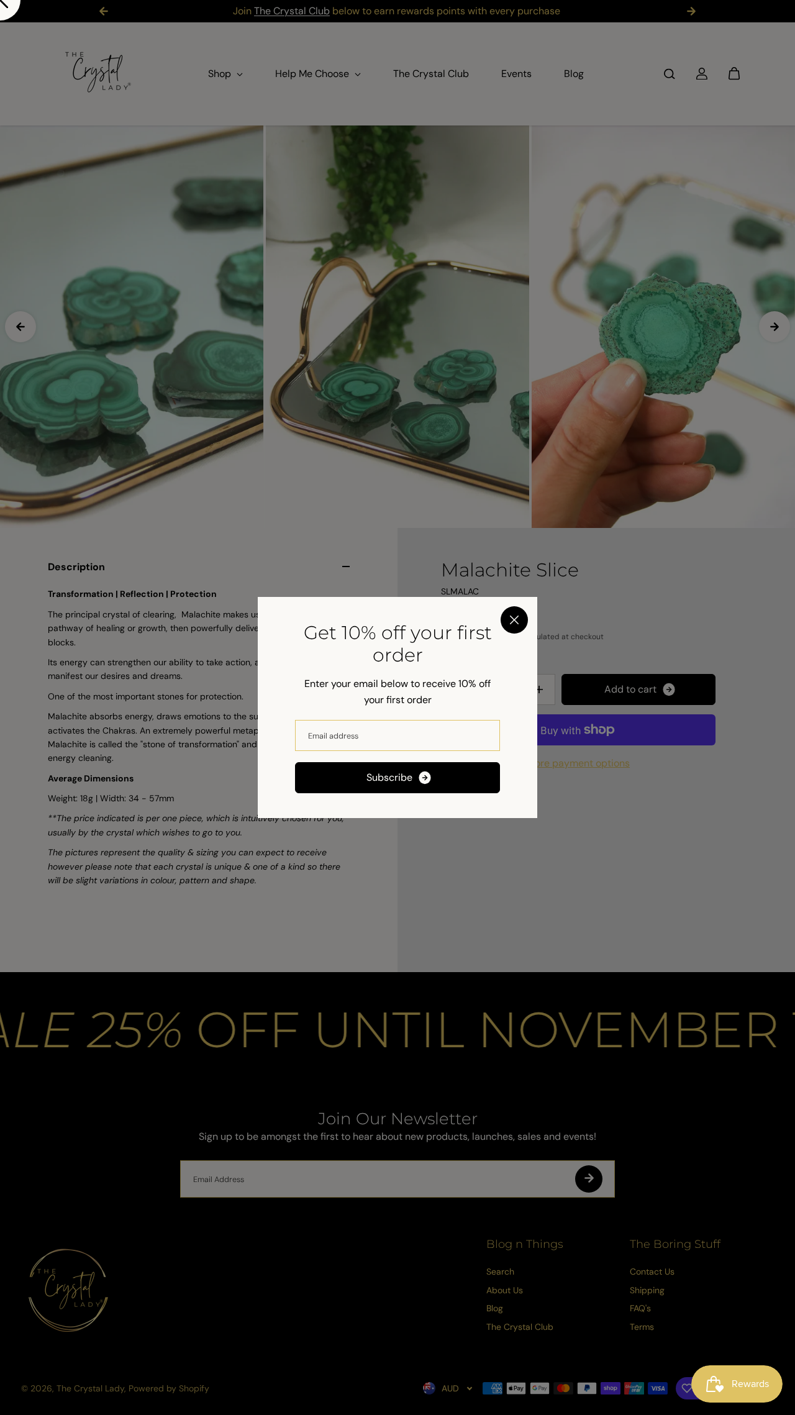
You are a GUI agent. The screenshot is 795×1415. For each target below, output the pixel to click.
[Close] (514, 620)
